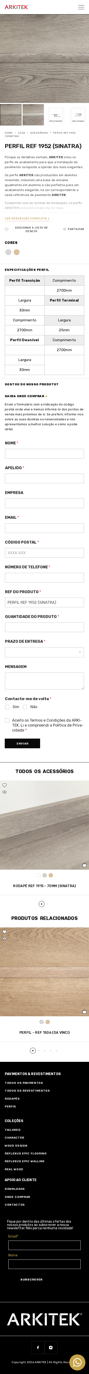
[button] (41, 904)
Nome (13, 1255)
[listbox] (44, 652)
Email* (13, 1236)
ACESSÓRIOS (39, 133)
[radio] (8, 252)
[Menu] (81, 7)
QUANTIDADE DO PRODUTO (32, 616)
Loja (21, 133)
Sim (16, 707)
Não (33, 707)
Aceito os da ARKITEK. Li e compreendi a (48, 725)
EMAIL (12, 517)
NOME (11, 443)
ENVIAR (22, 743)
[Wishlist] (4, 785)
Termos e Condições (47, 720)
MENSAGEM (16, 666)
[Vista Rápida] (4, 792)
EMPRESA (14, 492)
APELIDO (14, 468)
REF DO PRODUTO (23, 592)
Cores (11, 243)
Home (9, 133)
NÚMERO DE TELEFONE (27, 567)
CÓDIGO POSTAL (22, 542)
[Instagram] (51, 1347)
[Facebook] (38, 1347)
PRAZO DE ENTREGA (25, 641)
